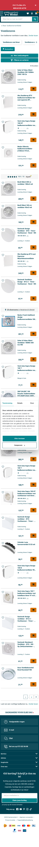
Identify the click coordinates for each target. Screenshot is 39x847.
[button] (3, 71)
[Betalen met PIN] (33, 825)
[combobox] (16, 19)
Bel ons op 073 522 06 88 (18, 746)
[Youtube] (20, 809)
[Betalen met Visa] (18, 825)
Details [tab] (19, 403)
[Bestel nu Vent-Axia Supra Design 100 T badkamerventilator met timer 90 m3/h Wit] (33, 385)
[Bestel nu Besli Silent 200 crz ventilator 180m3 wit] (33, 459)
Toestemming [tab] (7, 403)
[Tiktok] (30, 809)
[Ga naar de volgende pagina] (36, 697)
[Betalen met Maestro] (23, 825)
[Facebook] (17, 809)
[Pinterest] (24, 809)
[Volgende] (36, 42)
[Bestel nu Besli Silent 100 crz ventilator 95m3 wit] (33, 222)
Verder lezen (33, 35)
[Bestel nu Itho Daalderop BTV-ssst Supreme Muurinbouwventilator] (33, 273)
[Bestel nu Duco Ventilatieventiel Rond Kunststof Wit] (33, 684)
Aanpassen (18, 445)
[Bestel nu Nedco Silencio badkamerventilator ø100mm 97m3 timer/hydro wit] (33, 165)
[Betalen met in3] (24, 830)
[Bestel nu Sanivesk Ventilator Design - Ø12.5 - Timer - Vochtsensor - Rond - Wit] (33, 298)
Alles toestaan (19, 438)
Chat (11, 738)
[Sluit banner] (35, 5)
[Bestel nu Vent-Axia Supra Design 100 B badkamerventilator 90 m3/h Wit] (33, 584)
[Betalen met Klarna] (19, 830)
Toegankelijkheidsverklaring (25, 820)
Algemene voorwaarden (26, 817)
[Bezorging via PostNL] (5, 825)
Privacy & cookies (10, 820)
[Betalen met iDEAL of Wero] (12, 825)
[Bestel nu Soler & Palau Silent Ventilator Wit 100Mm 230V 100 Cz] (33, 89)
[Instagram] (27, 809)
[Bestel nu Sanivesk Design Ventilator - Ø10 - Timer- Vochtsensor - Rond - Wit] (33, 247)
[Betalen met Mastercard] (28, 825)
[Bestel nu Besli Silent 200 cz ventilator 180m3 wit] (33, 198)
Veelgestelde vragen (17, 721)
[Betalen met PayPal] (14, 830)
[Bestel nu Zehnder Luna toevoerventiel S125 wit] (33, 559)
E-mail (11, 730)
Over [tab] (32, 403)
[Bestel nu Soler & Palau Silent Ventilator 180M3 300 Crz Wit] (33, 359)
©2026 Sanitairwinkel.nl (11, 817)
